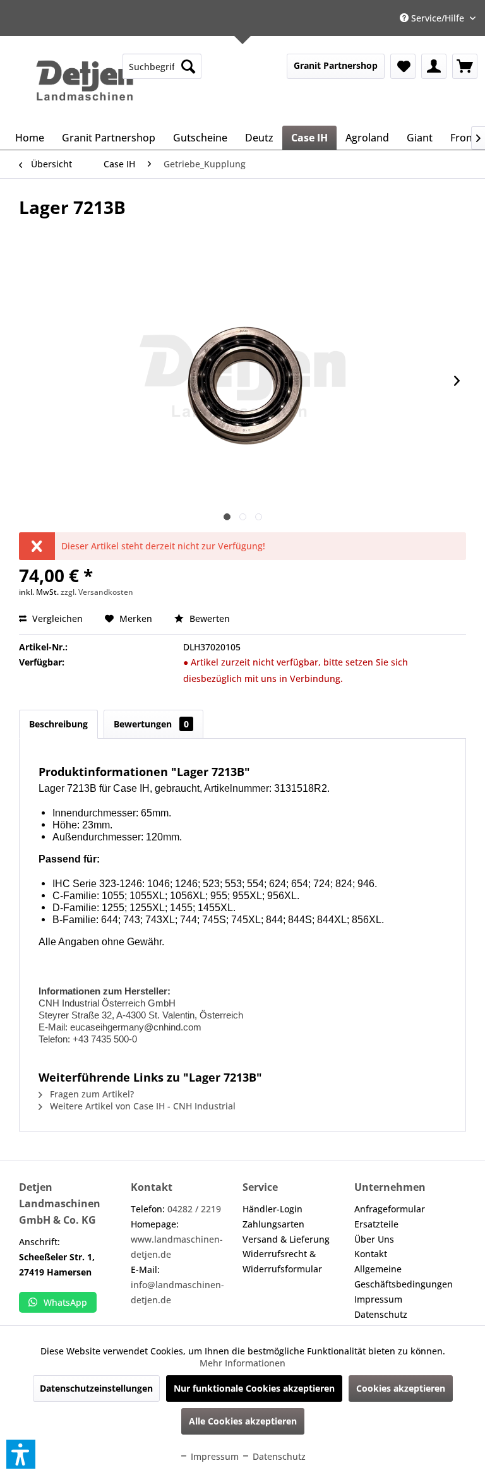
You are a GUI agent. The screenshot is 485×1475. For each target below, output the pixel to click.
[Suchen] (188, 66)
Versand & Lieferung (286, 1239)
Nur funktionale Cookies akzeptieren (254, 1388)
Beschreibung (58, 724)
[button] (20, 1454)
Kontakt (370, 1254)
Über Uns (374, 1239)
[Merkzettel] (403, 66)
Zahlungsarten (273, 1224)
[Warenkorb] (464, 66)
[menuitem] (162, 66)
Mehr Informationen (242, 1363)
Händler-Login (272, 1209)
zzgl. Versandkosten (97, 592)
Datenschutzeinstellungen (96, 1388)
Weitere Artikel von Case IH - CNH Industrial (141, 1106)
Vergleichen (56, 618)
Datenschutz (380, 1314)
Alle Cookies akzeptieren (243, 1421)
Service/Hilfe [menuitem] (438, 18)
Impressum (378, 1299)
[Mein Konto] (433, 66)
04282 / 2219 (194, 1209)
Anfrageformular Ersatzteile (389, 1216)
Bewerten (208, 618)
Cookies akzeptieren (400, 1388)
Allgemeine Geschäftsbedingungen (403, 1276)
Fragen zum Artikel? (90, 1094)
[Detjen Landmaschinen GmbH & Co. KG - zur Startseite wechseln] (84, 80)
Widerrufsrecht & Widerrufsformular (282, 1261)
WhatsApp (65, 1302)
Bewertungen (151, 724)
